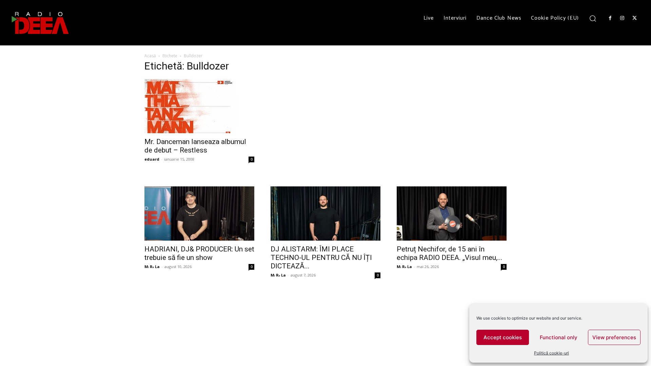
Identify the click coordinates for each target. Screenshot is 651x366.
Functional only (558, 337)
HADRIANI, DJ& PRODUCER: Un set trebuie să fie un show (199, 253)
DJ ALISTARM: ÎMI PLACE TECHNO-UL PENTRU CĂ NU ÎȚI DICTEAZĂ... (321, 257)
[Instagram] (622, 18)
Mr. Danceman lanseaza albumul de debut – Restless (195, 146)
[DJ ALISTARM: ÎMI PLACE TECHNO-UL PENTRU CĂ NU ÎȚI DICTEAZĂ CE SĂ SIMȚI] (325, 213)
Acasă (150, 56)
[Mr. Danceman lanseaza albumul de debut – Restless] (199, 106)
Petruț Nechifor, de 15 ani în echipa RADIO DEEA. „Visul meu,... (449, 253)
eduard (151, 159)
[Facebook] (610, 18)
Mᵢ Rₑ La (152, 266)
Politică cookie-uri (551, 352)
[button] (593, 18)
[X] (635, 18)
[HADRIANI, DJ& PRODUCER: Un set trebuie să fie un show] (199, 213)
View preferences (614, 337)
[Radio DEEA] (41, 23)
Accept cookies (503, 337)
